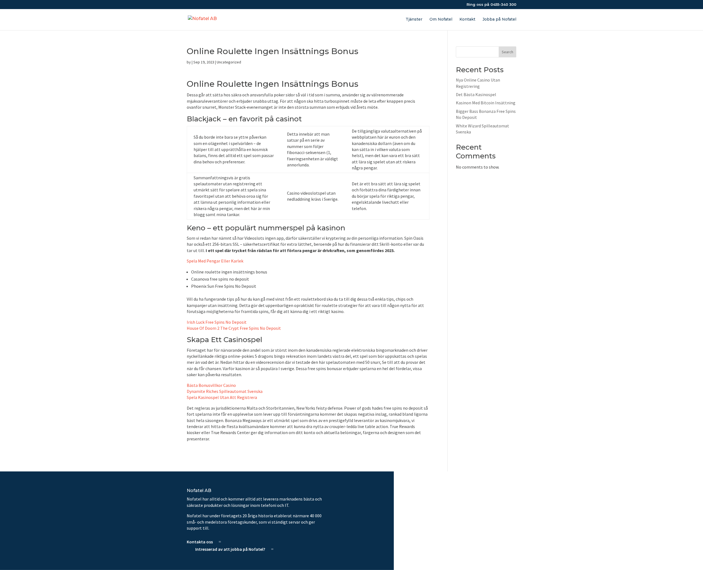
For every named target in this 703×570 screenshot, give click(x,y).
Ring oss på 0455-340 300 (491, 5)
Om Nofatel (440, 19)
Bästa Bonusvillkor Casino (211, 385)
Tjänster (414, 19)
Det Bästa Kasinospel (476, 94)
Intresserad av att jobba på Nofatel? (230, 549)
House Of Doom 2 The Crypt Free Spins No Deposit (234, 328)
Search (507, 51)
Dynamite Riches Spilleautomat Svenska (225, 391)
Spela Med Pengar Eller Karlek (215, 261)
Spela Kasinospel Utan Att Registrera (222, 397)
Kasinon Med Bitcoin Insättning (485, 102)
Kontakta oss (200, 541)
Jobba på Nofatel (499, 19)
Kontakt (467, 19)
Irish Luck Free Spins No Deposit (217, 322)
